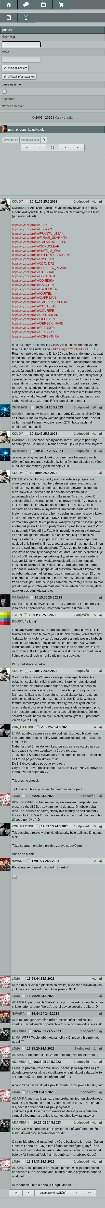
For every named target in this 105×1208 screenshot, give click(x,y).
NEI (14, 985)
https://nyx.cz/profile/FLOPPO (32, 229)
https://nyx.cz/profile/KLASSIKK (33, 332)
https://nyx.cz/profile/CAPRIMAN (34, 298)
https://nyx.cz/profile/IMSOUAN (33, 259)
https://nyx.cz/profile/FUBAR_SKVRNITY (39, 238)
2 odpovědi (81, 615)
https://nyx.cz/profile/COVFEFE (33, 311)
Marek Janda (64, 117)
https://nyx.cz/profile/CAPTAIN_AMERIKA (40, 302)
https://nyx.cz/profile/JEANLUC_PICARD (40, 268)
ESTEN (17, 479)
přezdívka (8, 37)
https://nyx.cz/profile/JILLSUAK (33, 272)
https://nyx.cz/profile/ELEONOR (33, 328)
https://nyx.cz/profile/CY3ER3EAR (35, 315)
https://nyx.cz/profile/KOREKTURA (35, 336)
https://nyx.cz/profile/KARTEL (32, 293)
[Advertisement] (52, 175)
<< (27, 147)
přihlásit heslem (17, 67)
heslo (5, 52)
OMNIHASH (20, 208)
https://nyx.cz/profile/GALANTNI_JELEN (39, 242)
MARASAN (20, 597)
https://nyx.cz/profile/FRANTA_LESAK (37, 233)
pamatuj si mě (11, 84)
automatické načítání (52, 1192)
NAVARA (18, 861)
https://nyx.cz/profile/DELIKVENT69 (36, 319)
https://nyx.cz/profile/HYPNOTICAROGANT (41, 255)
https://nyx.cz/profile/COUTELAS (34, 306)
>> (77, 147)
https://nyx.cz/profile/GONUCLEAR (35, 246)
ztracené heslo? (13, 106)
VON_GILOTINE (23, 727)
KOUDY (17, 201)
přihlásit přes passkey (21, 76)
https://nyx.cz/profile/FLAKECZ (33, 225)
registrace (8, 99)
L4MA (16, 733)
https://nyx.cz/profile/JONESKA (33, 280)
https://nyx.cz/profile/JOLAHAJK (33, 276)
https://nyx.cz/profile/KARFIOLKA (34, 289)
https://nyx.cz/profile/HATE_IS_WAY (36, 251)
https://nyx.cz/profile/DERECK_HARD (37, 323)
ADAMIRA (19, 1002)
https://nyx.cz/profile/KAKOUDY (33, 285)
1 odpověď (81, 201)
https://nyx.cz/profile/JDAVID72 (33, 263)
